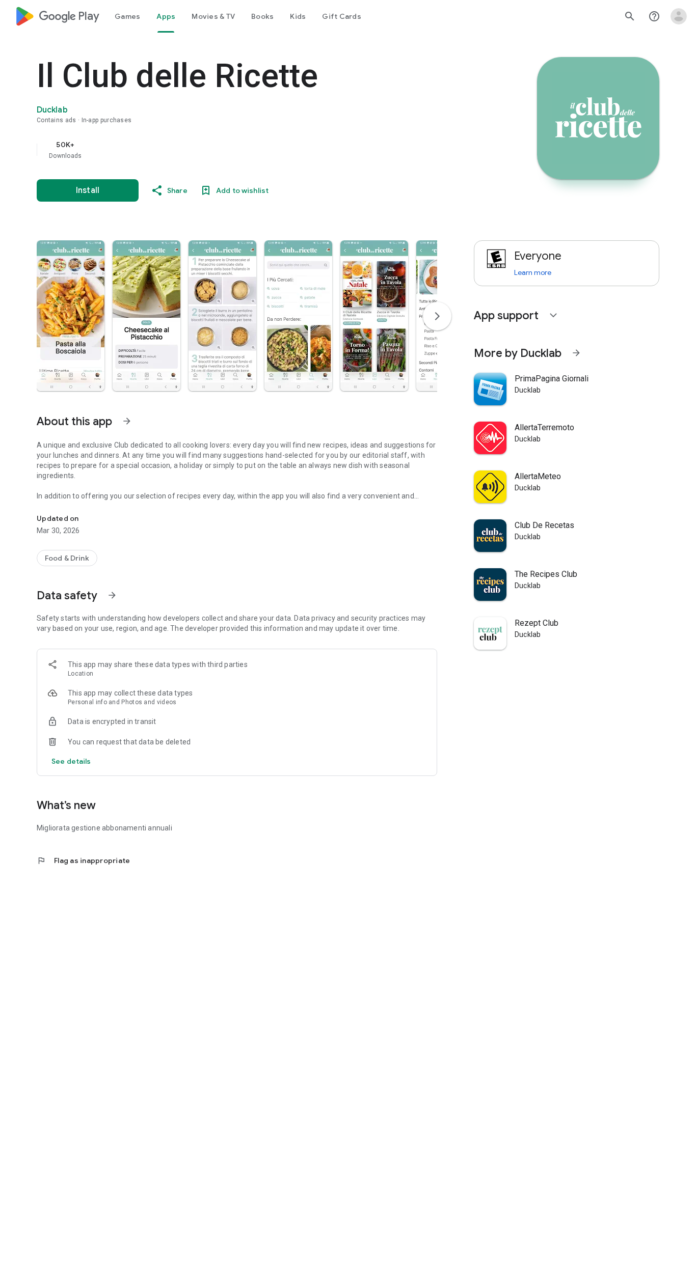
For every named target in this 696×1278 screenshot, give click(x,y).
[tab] (127, 16)
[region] (240, 149)
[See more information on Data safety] (112, 595)
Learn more (532, 272)
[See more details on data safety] (71, 761)
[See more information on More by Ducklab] (576, 353)
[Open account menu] (678, 16)
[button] (70, 315)
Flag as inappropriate (83, 860)
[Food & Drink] (67, 558)
